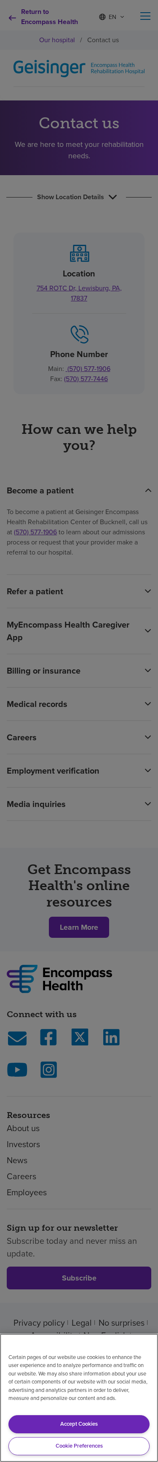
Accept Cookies (79, 1424)
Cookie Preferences (79, 1446)
